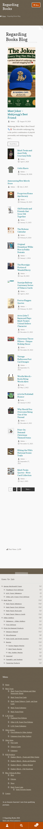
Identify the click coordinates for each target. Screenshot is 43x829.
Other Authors (9, 618)
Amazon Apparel (12, 632)
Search (21, 825)
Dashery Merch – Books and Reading (23, 761)
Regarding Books (11, 7)
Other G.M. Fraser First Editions (17, 597)
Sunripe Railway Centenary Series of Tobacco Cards (25, 285)
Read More (13, 144)
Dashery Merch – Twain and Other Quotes (25, 757)
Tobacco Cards (16, 747)
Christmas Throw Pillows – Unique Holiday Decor (25, 341)
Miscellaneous (11, 635)
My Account (7, 825)
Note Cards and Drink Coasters (17, 639)
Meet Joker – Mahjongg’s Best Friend (18, 114)
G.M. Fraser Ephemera (14, 593)
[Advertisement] (21, 523)
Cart (33, 823)
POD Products (10, 755)
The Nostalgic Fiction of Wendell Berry (24, 267)
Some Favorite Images (23, 789)
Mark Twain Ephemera (14, 604)
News (12, 783)
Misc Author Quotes (15, 652)
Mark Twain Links (17, 787)
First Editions (11, 625)
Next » (28, 489)
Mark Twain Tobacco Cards (15, 614)
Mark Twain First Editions (15, 607)
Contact (7, 793)
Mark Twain (8, 600)
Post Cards (14, 743)
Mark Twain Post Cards (19, 697)
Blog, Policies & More (13, 773)
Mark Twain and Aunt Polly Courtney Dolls (24, 153)
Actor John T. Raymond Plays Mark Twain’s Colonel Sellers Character (24, 320)
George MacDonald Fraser (13, 586)
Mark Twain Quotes (15, 649)
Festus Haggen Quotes (16, 646)
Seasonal (9, 656)
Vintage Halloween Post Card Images (24, 359)
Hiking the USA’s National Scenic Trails (24, 453)
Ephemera (14, 751)
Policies (13, 779)
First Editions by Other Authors (21, 732)
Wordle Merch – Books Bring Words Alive (24, 379)
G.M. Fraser (9, 716)
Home (4, 16)
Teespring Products (13, 663)
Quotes (8, 642)
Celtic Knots (22, 168)
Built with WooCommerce (11, 821)
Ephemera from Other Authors (21, 736)
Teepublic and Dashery (14, 659)
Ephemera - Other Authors (15, 621)
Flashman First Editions (14, 590)
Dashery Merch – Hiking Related (22, 765)
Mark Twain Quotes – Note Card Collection (24, 472)
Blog (12, 775)
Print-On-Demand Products (14, 628)
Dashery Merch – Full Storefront (22, 769)
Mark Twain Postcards (14, 611)
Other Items (9, 740)
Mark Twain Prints (17, 712)
